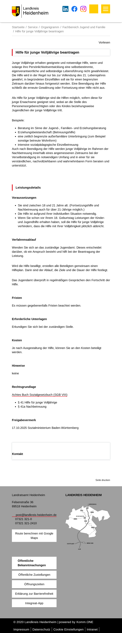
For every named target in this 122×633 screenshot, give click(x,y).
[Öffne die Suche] (93, 8)
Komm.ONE (84, 622)
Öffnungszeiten (34, 584)
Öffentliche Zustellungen (34, 574)
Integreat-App (34, 603)
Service (33, 27)
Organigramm (50, 27)
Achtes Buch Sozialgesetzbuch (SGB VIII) (39, 394)
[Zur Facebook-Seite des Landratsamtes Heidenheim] (74, 8)
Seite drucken (103, 480)
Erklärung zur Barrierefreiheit (34, 593)
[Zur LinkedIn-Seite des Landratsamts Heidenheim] (65, 8)
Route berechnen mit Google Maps (34, 536)
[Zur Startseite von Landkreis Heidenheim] (30, 11)
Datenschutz (41, 629)
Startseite (18, 27)
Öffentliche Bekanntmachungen (32, 563)
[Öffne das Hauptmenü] (105, 8)
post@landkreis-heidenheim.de (36, 515)
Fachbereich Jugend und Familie (83, 27)
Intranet (92, 629)
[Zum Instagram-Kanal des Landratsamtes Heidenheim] (83, 8)
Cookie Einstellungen (68, 629)
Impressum (21, 629)
